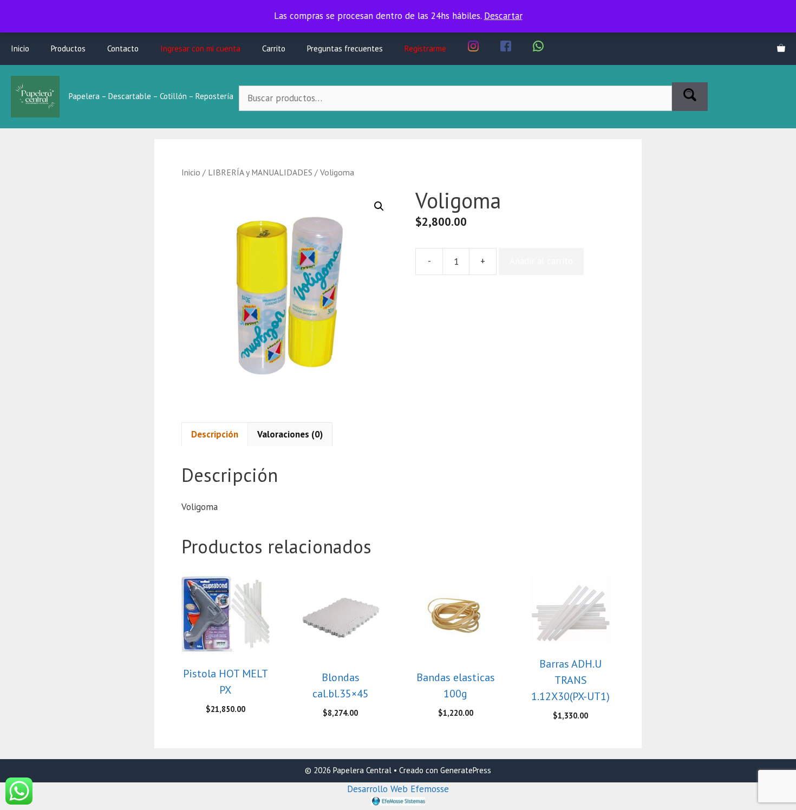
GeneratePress (465, 770)
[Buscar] (690, 97)
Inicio (20, 48)
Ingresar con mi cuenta (200, 48)
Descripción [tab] (214, 434)
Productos (68, 48)
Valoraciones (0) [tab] (290, 434)
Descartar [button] (503, 16)
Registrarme (425, 48)
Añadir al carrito (541, 261)
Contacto (123, 48)
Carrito (273, 48)
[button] (379, 206)
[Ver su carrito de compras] (781, 48)
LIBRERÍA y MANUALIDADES (260, 172)
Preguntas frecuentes (345, 48)
